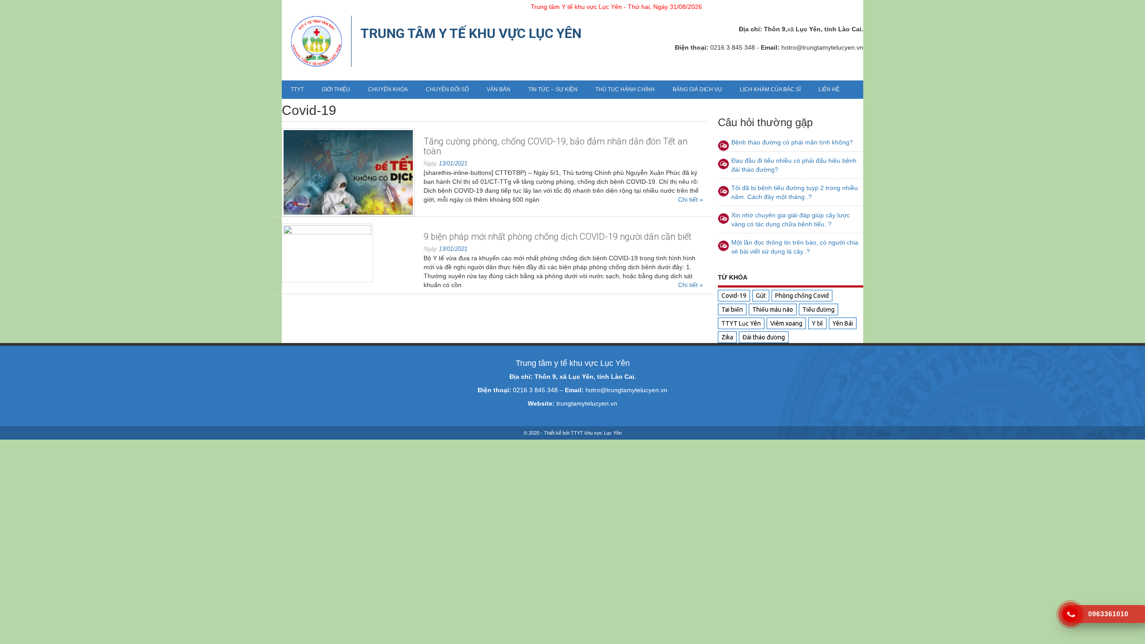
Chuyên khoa (388, 89)
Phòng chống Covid (802, 295)
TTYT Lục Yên (741, 323)
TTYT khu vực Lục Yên (596, 433)
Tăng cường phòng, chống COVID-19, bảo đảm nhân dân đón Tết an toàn (555, 146)
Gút (761, 295)
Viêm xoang (786, 323)
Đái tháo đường (763, 337)
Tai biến (732, 309)
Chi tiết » (690, 199)
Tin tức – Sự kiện (552, 89)
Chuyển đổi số (447, 89)
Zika (727, 337)
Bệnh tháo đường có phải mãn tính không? (792, 142)
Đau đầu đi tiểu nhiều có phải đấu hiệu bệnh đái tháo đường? (794, 165)
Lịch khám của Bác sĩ (770, 89)
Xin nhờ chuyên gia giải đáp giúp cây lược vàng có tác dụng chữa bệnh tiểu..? (790, 220)
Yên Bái (842, 323)
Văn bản (498, 89)
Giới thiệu (336, 89)
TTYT (297, 89)
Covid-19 (733, 295)
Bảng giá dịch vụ (697, 89)
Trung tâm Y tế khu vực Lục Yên (470, 33)
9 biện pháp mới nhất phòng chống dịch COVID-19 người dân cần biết (557, 236)
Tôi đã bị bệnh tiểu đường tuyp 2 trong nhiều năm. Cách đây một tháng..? (794, 192)
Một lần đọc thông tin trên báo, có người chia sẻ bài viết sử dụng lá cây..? (794, 247)
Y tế (817, 323)
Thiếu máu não (772, 309)
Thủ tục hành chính (625, 89)
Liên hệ (829, 89)
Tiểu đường (818, 309)
